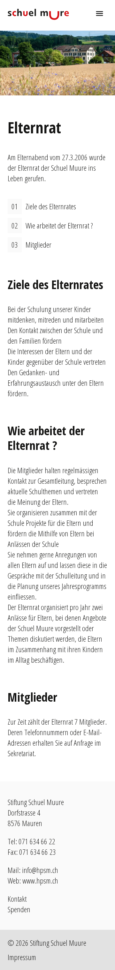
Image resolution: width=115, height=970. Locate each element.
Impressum (22, 957)
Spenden (19, 909)
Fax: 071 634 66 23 (32, 852)
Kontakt (17, 898)
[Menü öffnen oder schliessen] (99, 14)
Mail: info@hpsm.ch (33, 870)
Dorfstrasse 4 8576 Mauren (25, 817)
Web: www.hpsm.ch (33, 880)
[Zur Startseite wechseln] (38, 14)
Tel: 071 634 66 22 (31, 841)
